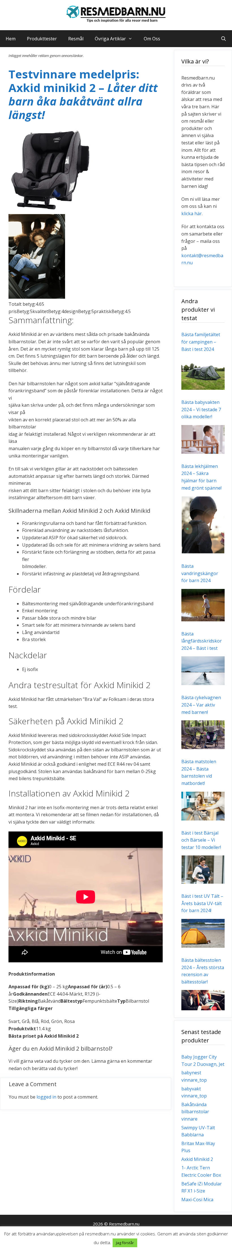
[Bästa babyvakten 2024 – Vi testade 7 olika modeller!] (203, 450)
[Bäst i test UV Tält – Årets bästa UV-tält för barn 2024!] (203, 944)
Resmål (75, 39)
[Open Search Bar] (223, 38)
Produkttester (42, 39)
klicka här (191, 213)
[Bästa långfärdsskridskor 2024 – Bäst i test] (203, 681)
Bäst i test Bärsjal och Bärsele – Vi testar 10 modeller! (201, 840)
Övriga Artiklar (110, 39)
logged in (46, 1097)
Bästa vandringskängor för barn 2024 (199, 573)
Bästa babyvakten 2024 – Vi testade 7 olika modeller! (201, 409)
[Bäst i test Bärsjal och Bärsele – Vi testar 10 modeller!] (203, 880)
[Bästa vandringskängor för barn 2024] (203, 617)
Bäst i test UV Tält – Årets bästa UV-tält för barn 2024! (202, 903)
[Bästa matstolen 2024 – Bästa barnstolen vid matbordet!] (203, 816)
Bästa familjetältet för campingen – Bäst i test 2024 (200, 341)
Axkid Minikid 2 (197, 1159)
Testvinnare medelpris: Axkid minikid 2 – (83, 94)
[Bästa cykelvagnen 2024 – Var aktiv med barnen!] (203, 745)
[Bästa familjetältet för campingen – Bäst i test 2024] (203, 386)
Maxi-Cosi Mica (197, 1199)
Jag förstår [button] (125, 1242)
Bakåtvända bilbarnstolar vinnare (195, 1111)
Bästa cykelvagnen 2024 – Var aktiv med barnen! (201, 704)
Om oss (152, 39)
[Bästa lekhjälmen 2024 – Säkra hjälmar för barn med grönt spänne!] (203, 550)
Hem (11, 39)
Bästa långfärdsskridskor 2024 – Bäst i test (201, 641)
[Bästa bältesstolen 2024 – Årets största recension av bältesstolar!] (203, 1007)
